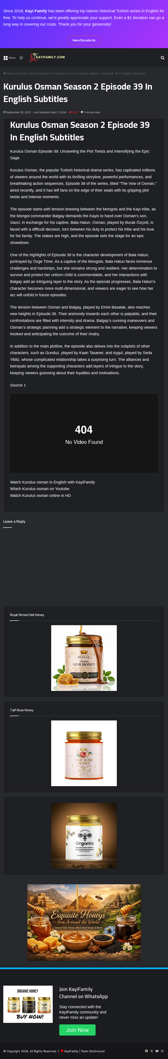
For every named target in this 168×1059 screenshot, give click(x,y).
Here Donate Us (84, 40)
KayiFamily (71, 1051)
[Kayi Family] (47, 57)
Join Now (77, 1030)
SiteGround (97, 1051)
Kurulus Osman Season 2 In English (41, 73)
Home (10, 73)
